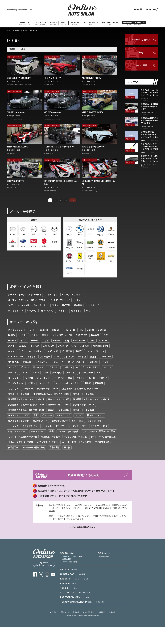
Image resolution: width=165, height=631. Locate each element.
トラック (62, 311)
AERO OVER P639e (91, 78)
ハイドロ (29, 378)
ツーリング (73, 426)
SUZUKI (22, 346)
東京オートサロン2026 (47, 389)
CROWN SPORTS (15, 181)
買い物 (67, 447)
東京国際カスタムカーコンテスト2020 (26, 410)
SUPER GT (81, 335)
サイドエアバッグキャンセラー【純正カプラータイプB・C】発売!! (149, 146)
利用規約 (102, 612)
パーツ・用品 (141, 65)
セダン (77, 300)
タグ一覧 (53, 612)
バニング (103, 378)
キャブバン (32, 311)
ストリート (67, 367)
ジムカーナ (52, 367)
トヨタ (24, 30)
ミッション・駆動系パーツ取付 (22, 437)
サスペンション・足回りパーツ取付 (99, 431)
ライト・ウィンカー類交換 (103, 437)
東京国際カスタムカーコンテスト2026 (80, 389)
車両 (141, 53)
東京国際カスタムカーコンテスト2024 (26, 399)
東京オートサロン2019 (83, 410)
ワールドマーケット (147, 112)
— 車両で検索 (65, 559)
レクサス (34, 335)
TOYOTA (95, 335)
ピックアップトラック (60, 300)
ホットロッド (43, 378)
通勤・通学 (55, 447)
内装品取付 (13, 447)
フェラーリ (59, 362)
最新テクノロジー (60, 421)
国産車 (93, 357)
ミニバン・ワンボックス (73, 295)
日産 (106, 335)
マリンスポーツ (38, 431)
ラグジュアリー (42, 362)
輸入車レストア (40, 421)
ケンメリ (12, 351)
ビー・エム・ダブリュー (32, 351)
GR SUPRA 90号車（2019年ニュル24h (60, 182)
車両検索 (16, 30)
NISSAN (12, 341)
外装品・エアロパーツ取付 (20, 442)
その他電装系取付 (103, 442)
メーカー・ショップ (141, 40)
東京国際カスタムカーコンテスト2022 (26, 405)
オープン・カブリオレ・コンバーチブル (26, 300)
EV (73, 421)
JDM (45, 373)
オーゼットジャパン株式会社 (148, 165)
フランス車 (69, 357)
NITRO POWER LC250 (92, 112)
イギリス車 (52, 351)
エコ (81, 421)
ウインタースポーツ (17, 431)
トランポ (47, 426)
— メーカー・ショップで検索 (71, 556)
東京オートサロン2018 (58, 410)
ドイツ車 (31, 357)
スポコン (107, 367)
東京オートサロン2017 (18, 415)
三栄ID (52, 511)
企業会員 (112, 612)
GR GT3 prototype (15, 112)
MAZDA (56, 341)
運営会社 (76, 612)
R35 (81, 330)
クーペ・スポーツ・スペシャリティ (24, 295)
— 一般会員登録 (103, 556)
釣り (105, 426)
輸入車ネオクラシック (18, 421)
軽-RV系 (66, 305)
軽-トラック (76, 311)
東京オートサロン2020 (83, 405)
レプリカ (31, 383)
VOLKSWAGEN (15, 357)
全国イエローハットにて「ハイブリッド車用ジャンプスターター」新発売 (149, 92)
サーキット (38, 367)
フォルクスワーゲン (95, 351)
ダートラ (12, 367)
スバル (92, 341)
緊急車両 (99, 383)
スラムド (70, 373)
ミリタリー (13, 389)
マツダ (46, 341)
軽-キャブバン (47, 311)
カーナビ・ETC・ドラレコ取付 (76, 442)
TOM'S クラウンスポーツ (93, 147)
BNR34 (11, 335)
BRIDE (143, 140)
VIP (99, 373)
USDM (36, 373)
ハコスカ (85, 346)
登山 (52, 431)
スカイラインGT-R (17, 330)
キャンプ (95, 426)
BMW (78, 351)
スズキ (11, 346)
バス (88, 311)
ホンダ (23, 341)
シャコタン (57, 373)
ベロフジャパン (146, 98)
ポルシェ (82, 357)
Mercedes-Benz (100, 346)
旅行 (84, 426)
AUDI (56, 357)
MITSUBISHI (79, 341)
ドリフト (106, 362)
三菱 (67, 341)
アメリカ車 (45, 357)
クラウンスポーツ (52, 78)
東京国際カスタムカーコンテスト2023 (91, 399)
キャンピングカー (31, 426)
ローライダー (14, 378)
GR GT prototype (52, 112)
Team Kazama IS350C (17, 147)
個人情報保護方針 (89, 612)
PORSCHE (106, 357)
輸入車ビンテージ (95, 415)
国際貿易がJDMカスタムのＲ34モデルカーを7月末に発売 (149, 120)
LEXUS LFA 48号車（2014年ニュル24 (98, 182)
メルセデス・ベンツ (67, 346)
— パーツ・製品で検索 (68, 562)
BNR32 (90, 330)
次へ (72, 200)
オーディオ (59, 378)
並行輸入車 (13, 362)
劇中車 (88, 383)
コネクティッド (94, 421)
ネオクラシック (63, 415)
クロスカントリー (90, 367)
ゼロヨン (25, 367)
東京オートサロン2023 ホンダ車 (57, 335)
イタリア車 (67, 351)
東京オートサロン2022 (58, 405)
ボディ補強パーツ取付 (47, 442)
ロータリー (28, 389)
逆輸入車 (27, 362)
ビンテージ (47, 415)
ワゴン (55, 305)
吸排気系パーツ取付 (50, 437)
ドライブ (60, 426)
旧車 (36, 415)
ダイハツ (35, 346)
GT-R (32, 330)
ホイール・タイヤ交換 (68, 431)
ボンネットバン (15, 311)
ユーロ (92, 378)
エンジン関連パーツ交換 (75, 437)
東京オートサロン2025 (18, 394)
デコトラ (80, 378)
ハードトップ (92, 305)
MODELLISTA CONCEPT (19, 78)
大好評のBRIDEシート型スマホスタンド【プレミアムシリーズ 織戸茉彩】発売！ (149, 134)
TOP (8, 30)
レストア (79, 415)
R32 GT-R (43, 330)
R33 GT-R (56, 330)
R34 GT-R (70, 330)
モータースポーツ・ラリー (68, 383)
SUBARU (103, 341)
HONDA (34, 341)
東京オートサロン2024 (83, 394)
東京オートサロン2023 (58, 399)
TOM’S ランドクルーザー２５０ (59, 147)
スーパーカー (45, 383)
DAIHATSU (48, 346)
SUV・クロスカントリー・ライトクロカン (28, 305)
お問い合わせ (64, 612)
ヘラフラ (12, 373)
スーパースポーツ (76, 362)
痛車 (70, 378)
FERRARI (93, 362)
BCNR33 (102, 330)
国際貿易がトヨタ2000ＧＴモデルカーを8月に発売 (149, 106)
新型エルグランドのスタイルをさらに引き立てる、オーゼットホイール (149, 158)
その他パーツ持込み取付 (34, 447)
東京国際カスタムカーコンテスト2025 (51, 394)
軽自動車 (78, 305)
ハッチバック (51, 295)
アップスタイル (15, 383)
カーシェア (13, 426)
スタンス (25, 373)
